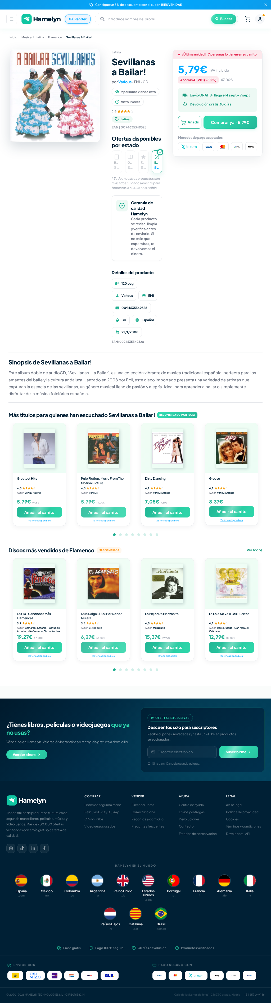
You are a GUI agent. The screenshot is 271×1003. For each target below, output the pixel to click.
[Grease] (231, 448)
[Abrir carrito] (247, 19)
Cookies (232, 819)
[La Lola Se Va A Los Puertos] (231, 583)
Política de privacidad (242, 812)
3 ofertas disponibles (103, 520)
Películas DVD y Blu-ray (101, 812)
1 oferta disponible (167, 655)
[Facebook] (44, 848)
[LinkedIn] (33, 848)
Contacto (186, 826)
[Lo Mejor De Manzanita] (167, 583)
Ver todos (255, 550)
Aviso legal (234, 805)
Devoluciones (189, 819)
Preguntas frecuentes (148, 826)
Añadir (193, 122)
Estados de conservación (198, 834)
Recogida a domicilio (148, 819)
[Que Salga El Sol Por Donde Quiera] (103, 583)
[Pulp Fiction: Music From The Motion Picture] (103, 448)
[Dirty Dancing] (167, 448)
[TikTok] (21, 848)
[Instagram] (10, 848)
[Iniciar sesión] (260, 19)
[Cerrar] (266, 5)
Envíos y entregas (192, 812)
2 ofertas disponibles (167, 520)
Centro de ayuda (191, 805)
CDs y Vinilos (93, 819)
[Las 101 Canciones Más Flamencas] (39, 583)
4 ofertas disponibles (39, 520)
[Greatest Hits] (39, 448)
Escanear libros (143, 805)
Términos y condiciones (243, 826)
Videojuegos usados (99, 826)
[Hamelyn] (41, 19)
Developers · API (238, 834)
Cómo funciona (143, 812)
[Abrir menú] (11, 19)
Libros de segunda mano (102, 805)
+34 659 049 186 (254, 994)
